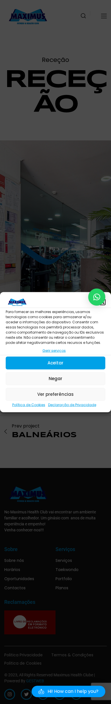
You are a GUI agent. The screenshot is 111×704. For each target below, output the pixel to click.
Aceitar (55, 363)
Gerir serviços (54, 350)
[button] (102, 302)
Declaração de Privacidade (72, 404)
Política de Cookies (28, 404)
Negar (55, 379)
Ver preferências (55, 394)
